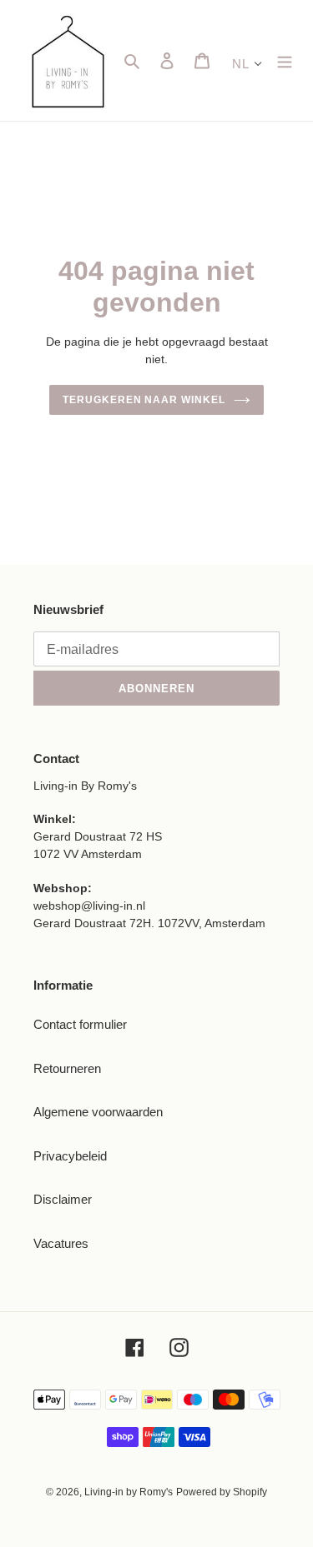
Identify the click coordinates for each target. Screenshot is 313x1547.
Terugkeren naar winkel (144, 400)
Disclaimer (62, 1199)
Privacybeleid (70, 1156)
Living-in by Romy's (128, 1492)
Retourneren (67, 1068)
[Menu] (284, 60)
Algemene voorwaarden (98, 1112)
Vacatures (60, 1243)
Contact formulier (80, 1024)
